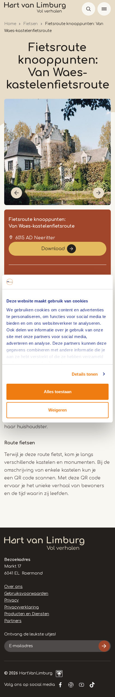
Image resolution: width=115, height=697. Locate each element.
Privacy (11, 600)
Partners (12, 621)
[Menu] (104, 9)
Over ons (13, 587)
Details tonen (85, 374)
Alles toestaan (57, 391)
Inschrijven (104, 646)
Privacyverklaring (21, 607)
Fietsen (30, 24)
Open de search (88, 9)
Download (53, 248)
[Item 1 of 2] (57, 152)
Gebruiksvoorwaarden (26, 594)
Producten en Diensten (26, 614)
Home (10, 24)
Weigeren (57, 410)
